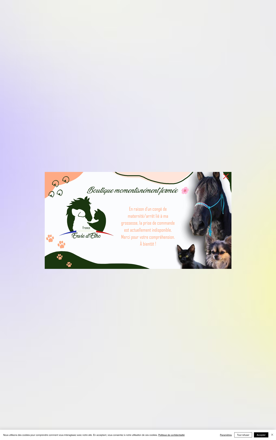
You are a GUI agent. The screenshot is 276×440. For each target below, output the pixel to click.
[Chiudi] (272, 434)
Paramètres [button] (226, 434)
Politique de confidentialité (171, 434)
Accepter (261, 434)
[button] (226, 176)
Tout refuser (243, 434)
